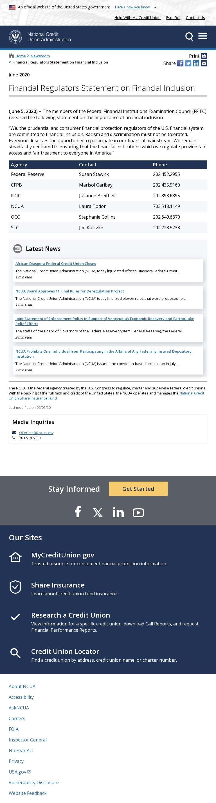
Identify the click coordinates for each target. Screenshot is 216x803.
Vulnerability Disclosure (34, 782)
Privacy (16, 761)
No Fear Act (21, 750)
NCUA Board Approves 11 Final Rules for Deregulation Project (69, 291)
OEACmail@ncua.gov (36, 432)
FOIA (14, 729)
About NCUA (22, 686)
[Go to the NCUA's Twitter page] (98, 512)
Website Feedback (28, 793)
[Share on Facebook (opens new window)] (180, 63)
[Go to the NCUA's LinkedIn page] (118, 512)
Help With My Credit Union (136, 17)
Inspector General (28, 740)
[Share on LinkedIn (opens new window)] (196, 63)
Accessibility (21, 697)
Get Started (138, 489)
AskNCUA (19, 708)
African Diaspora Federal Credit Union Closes (55, 263)
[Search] (189, 36)
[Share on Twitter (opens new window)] (188, 63)
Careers (17, 718)
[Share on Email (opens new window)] (204, 63)
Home (20, 55)
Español (173, 17)
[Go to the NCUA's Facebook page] (77, 512)
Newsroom (40, 55)
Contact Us (195, 17)
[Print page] (204, 56)
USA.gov (17, 772)
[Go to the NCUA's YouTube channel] (138, 512)
